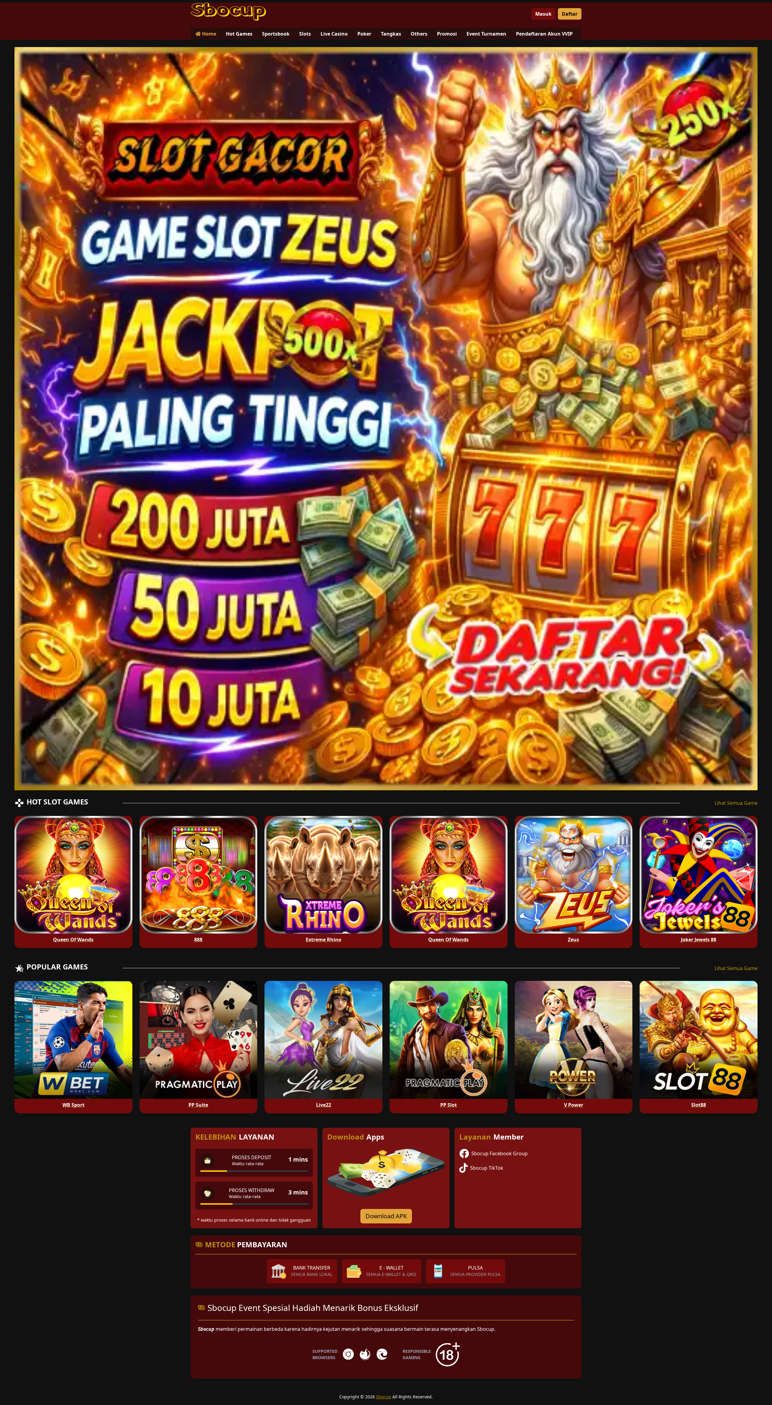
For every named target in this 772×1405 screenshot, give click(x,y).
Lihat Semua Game (736, 803)
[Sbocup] (228, 11)
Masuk (543, 14)
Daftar (569, 14)
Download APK (386, 1216)
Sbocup (383, 1397)
